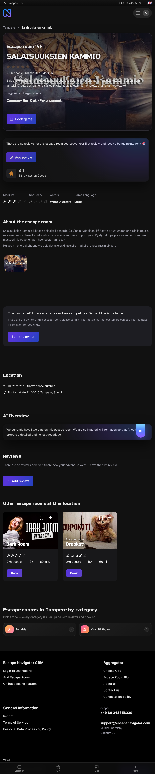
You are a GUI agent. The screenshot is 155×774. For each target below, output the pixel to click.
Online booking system (20, 684)
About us (109, 684)
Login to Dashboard (17, 671)
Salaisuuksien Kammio (37, 27)
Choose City (112, 671)
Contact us (111, 690)
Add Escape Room (16, 677)
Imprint (8, 716)
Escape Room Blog (116, 677)
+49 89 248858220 (131, 3)
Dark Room (17, 544)
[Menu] (142, 13)
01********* (16, 386)
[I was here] (50, 518)
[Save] (42, 518)
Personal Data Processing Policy (27, 729)
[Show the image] (15, 263)
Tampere (9, 27)
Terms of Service (15, 722)
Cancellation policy (117, 697)
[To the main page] (7, 13)
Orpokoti (75, 544)
